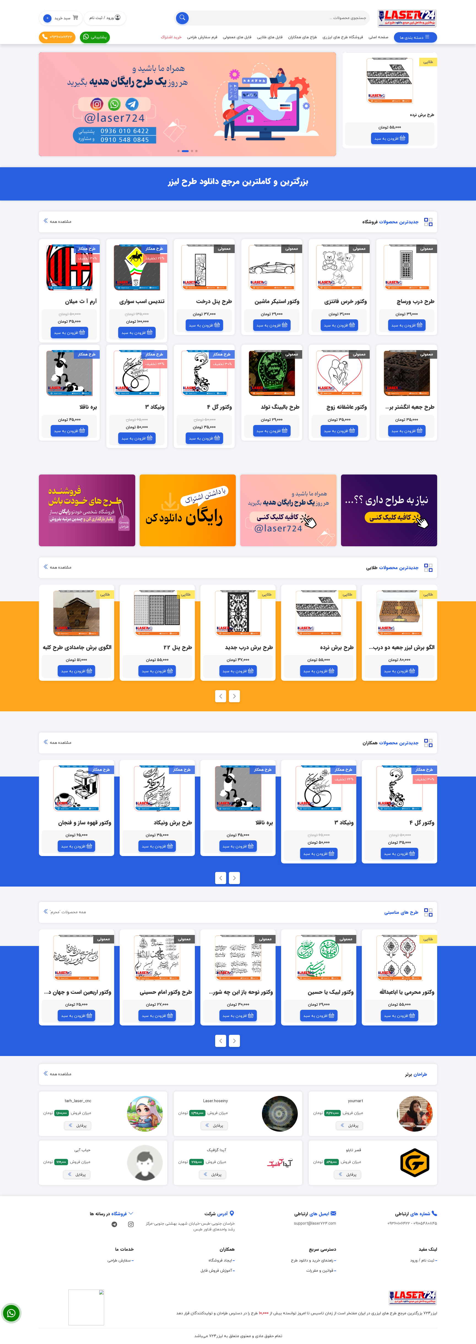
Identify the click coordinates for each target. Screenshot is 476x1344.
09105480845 (425, 1223)
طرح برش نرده (422, 115)
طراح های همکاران (302, 37)
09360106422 (61, 37)
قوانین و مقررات (319, 1270)
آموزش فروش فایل (216, 1270)
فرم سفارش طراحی (202, 37)
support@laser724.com (315, 1223)
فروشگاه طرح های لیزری (343, 37)
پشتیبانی (99, 37)
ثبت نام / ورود (422, 1260)
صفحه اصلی (378, 37)
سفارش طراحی (119, 1260)
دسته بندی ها (412, 37)
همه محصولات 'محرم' (67, 912)
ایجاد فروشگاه (220, 1260)
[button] (61, 18)
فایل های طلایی (270, 37)
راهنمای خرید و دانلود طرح (312, 1260)
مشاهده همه (60, 221)
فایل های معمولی (237, 37)
